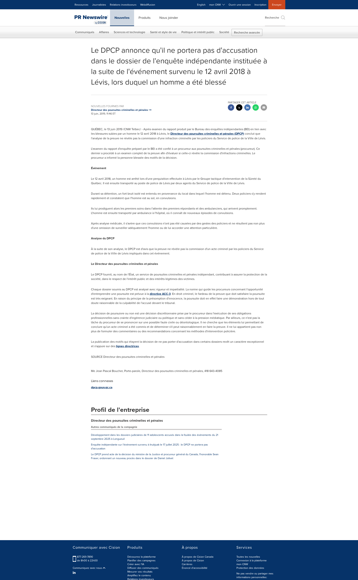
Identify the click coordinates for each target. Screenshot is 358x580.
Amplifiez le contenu (139, 575)
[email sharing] (264, 108)
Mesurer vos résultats (140, 571)
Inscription (260, 5)
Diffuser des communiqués (142, 568)
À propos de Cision (193, 560)
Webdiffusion (147, 5)
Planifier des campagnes (141, 560)
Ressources (81, 5)
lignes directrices (127, 346)
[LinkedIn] (75, 572)
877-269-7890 (85, 557)
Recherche (272, 17)
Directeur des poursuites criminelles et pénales (127, 420)
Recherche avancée (247, 32)
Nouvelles (122, 17)
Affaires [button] (104, 32)
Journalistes (99, 5)
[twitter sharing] (239, 108)
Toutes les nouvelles (248, 557)
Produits (144, 17)
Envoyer (277, 5)
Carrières (187, 564)
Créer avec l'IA (135, 564)
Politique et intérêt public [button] (197, 32)
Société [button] (224, 32)
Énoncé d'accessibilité (194, 568)
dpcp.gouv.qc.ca (101, 387)
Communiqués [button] (84, 32)
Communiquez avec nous (88, 568)
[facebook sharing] (231, 108)
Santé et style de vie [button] (163, 32)
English (201, 5)
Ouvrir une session (240, 5)
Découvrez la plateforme (141, 557)
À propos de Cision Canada (197, 557)
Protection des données (250, 568)
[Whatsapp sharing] (255, 108)
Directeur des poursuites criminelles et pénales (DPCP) (207, 133)
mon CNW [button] (215, 5)
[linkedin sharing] (247, 108)
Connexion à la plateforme (251, 560)
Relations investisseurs (123, 5)
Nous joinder (168, 17)
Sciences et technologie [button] (129, 32)
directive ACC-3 (160, 294)
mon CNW (242, 564)
